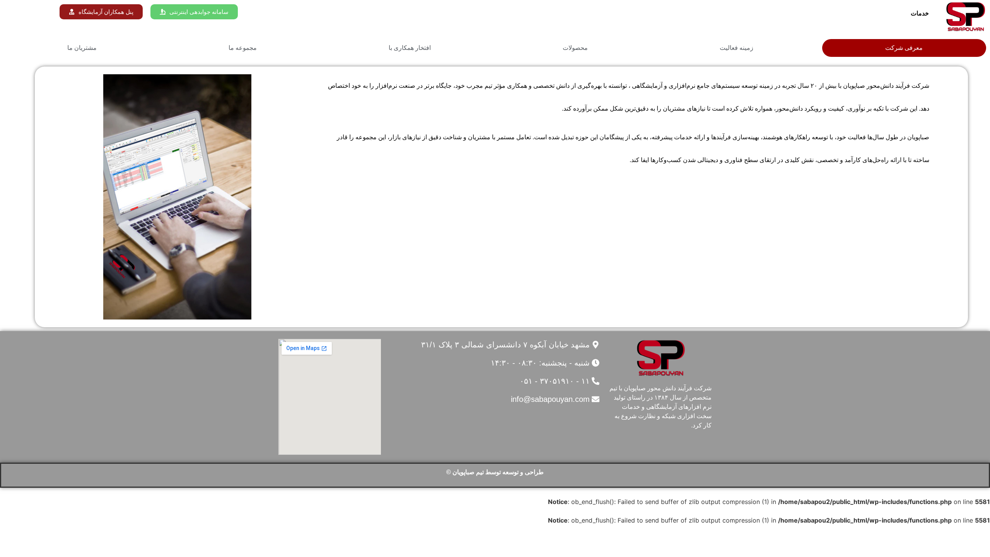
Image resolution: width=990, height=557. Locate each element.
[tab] (904, 48)
